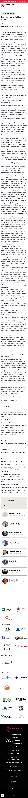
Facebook (12, 788)
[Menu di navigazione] (25, 5)
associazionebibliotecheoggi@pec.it (15, 770)
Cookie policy (14, 781)
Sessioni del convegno (8, 13)
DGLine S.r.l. (17, 795)
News (14, 779)
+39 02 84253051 (14, 757)
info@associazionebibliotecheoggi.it (14, 769)
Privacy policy (14, 783)
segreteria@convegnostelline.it (15, 759)
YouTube (15, 788)
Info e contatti (14, 776)
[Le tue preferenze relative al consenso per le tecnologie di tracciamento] (2, 795)
